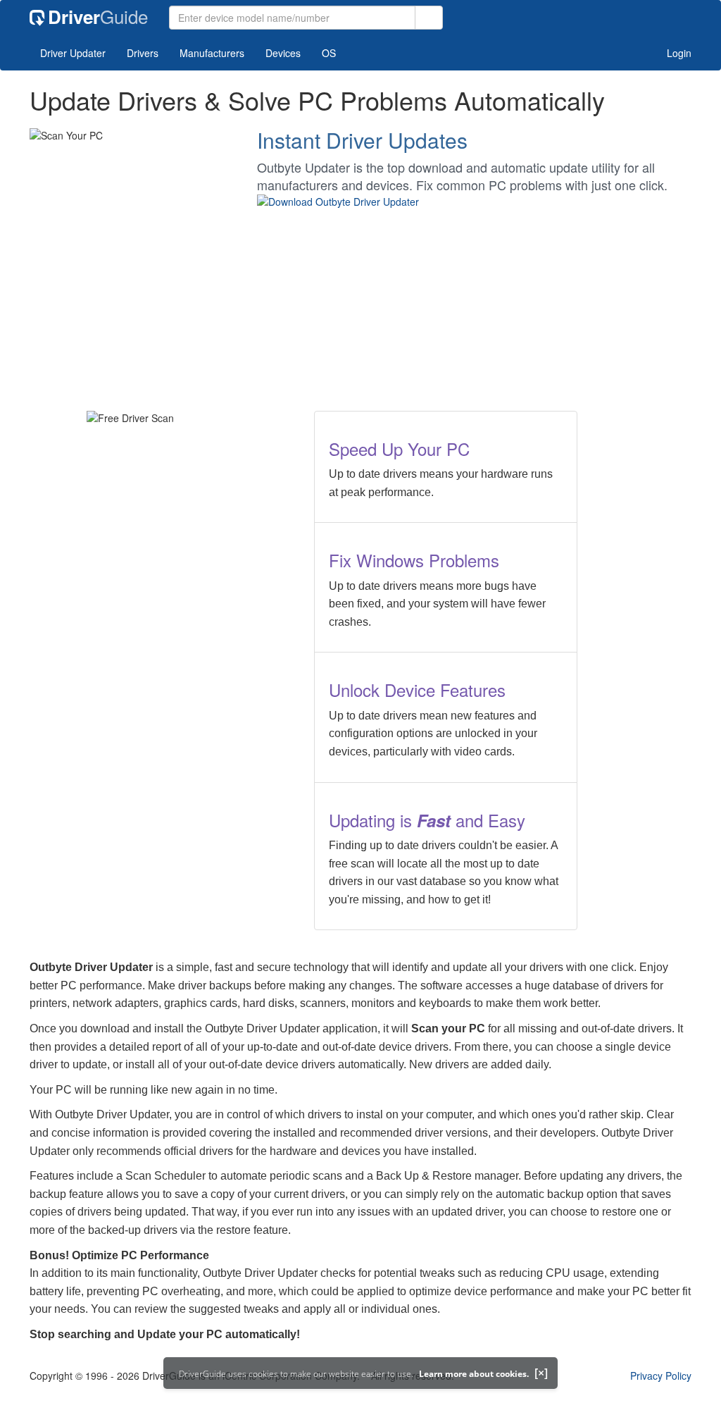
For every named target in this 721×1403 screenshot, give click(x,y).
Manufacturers (212, 53)
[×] (541, 1372)
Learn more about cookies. (474, 1374)
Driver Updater (73, 53)
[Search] (429, 18)
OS (329, 53)
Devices (283, 53)
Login (677, 53)
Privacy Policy (660, 1375)
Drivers (142, 53)
